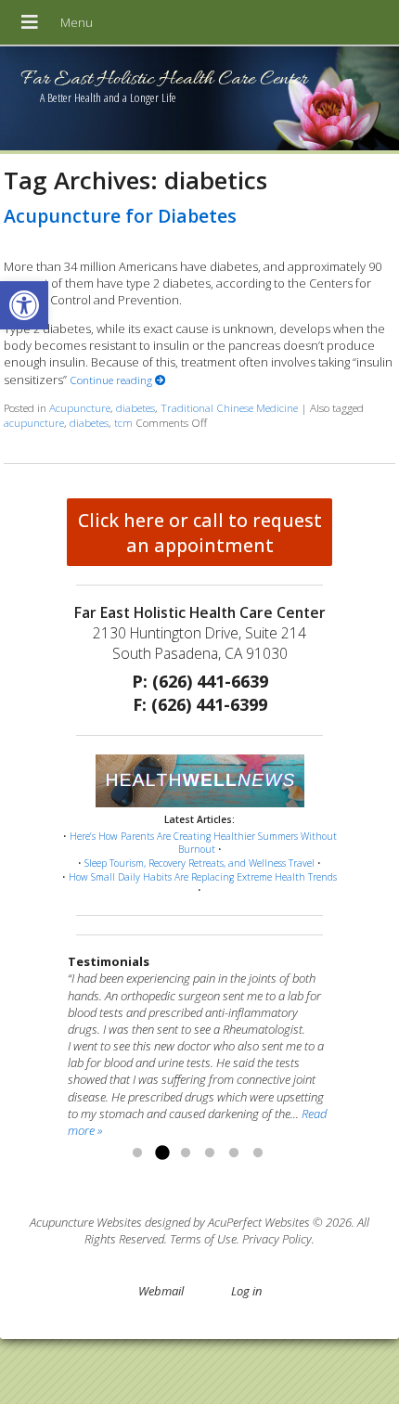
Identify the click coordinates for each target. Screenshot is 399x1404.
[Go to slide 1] (137, 1153)
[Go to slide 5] (234, 1153)
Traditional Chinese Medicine (229, 407)
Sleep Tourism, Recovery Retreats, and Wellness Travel (199, 863)
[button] (24, 305)
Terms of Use (203, 1238)
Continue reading (112, 379)
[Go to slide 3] (185, 1153)
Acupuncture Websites (86, 1222)
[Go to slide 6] (258, 1153)
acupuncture (34, 422)
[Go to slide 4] (209, 1153)
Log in (246, 1290)
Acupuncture (79, 407)
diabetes (135, 407)
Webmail (161, 1290)
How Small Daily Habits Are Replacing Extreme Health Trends (203, 876)
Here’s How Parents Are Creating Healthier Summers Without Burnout (203, 843)
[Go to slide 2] (161, 1153)
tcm (123, 422)
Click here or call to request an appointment (200, 533)
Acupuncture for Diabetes (120, 215)
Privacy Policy (277, 1238)
